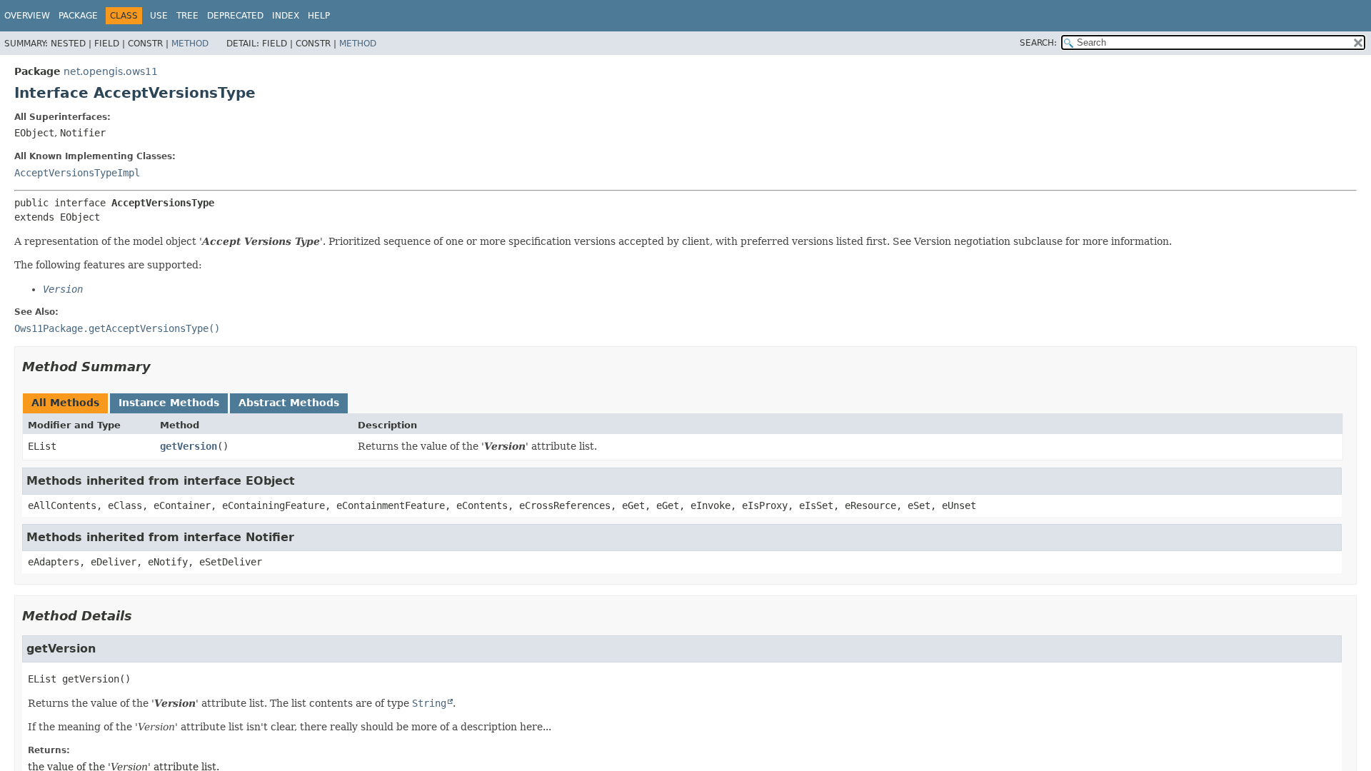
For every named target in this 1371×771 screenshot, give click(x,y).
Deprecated (235, 16)
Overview (27, 16)
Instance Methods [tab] (169, 402)
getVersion (188, 446)
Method (190, 44)
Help (319, 16)
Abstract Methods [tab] (288, 402)
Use (159, 16)
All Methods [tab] (65, 402)
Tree (187, 16)
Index (285, 16)
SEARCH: (1038, 43)
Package (78, 16)
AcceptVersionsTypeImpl (77, 172)
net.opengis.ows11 (111, 71)
